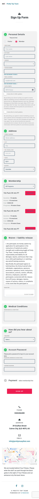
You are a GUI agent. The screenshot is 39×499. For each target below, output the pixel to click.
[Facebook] (16, 486)
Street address (8, 134)
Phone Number (8, 67)
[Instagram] (22, 486)
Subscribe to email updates (19, 118)
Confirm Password (9, 365)
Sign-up (19, 391)
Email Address (8, 76)
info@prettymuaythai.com (19, 441)
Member (21, 41)
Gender (6, 60)
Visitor (10, 41)
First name (7, 45)
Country (6, 165)
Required (7, 335)
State (6, 157)
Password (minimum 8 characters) (13, 357)
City (5, 142)
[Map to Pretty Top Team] (19, 456)
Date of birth (8, 86)
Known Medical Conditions (11, 309)
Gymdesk (25, 493)
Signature (6, 287)
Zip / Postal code (9, 149)
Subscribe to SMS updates (19, 101)
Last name (7, 52)
